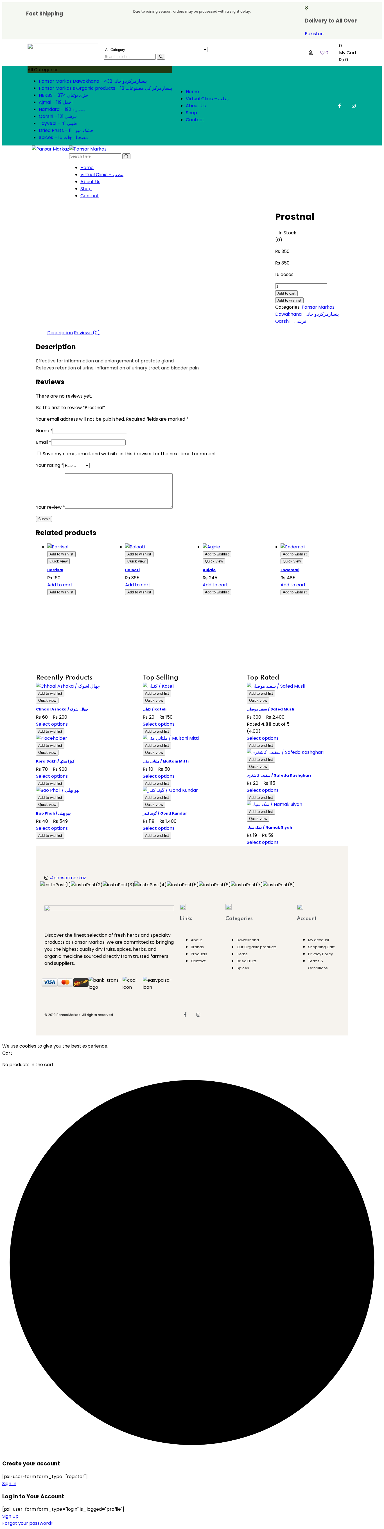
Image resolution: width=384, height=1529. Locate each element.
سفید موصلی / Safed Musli (270, 709)
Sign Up (10, 1516)
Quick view (58, 561)
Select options (52, 724)
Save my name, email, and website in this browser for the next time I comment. (130, 453)
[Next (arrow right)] (374, 764)
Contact (195, 119)
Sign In (9, 1483)
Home (192, 91)
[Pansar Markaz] (50, 149)
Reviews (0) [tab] (87, 332)
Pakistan (314, 33)
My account (318, 940)
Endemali (290, 570)
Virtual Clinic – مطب (207, 98)
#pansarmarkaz (67, 878)
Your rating (50, 465)
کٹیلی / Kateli (154, 709)
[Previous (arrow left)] (10, 764)
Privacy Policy (320, 954)
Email (43, 442)
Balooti (132, 570)
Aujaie (209, 570)
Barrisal (55, 570)
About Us (196, 105)
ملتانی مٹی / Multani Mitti (166, 761)
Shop (191, 112)
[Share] (365, 6)
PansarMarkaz (68, 1014)
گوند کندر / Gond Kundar (165, 813)
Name (44, 430)
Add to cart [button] (60, 585)
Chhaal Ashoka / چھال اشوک (62, 709)
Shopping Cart (321, 947)
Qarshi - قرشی (290, 321)
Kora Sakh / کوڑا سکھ (55, 761)
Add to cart (286, 293)
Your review (50, 507)
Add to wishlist (289, 300)
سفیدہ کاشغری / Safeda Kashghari (279, 775)
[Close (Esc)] (378, 6)
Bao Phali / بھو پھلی (53, 813)
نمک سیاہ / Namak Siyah (269, 827)
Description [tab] (60, 332)
